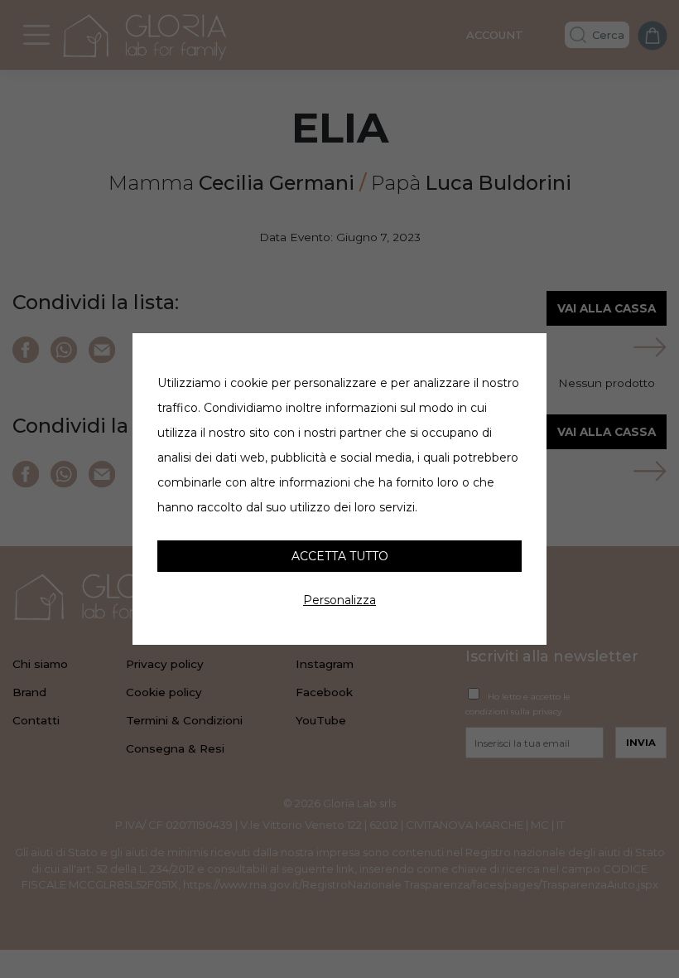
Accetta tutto (339, 556)
